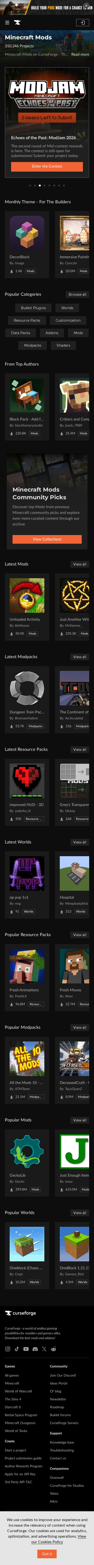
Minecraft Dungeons (20, 1423)
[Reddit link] (53, 1349)
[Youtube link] (26, 1349)
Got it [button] (47, 1554)
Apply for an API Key (20, 1474)
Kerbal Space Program (21, 1415)
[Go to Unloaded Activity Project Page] (27, 607)
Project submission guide (23, 1458)
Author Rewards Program (23, 1466)
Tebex (54, 1493)
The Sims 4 (13, 1399)
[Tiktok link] (17, 1349)
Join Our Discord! (63, 1375)
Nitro (54, 1501)
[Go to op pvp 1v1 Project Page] (27, 885)
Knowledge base (62, 1442)
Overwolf (57, 1478)
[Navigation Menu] (7, 22)
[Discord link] (35, 1349)
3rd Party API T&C (18, 1482)
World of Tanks (16, 1431)
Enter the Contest (47, 166)
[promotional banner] (47, 7)
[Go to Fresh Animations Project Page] (27, 977)
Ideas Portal (58, 1383)
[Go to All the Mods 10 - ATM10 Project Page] (27, 1070)
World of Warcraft (18, 1391)
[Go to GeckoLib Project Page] (27, 1163)
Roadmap (57, 1407)
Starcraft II (13, 1407)
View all (79, 564)
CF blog (55, 1391)
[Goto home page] (17, 22)
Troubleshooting (62, 1450)
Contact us (58, 1458)
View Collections (47, 539)
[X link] (44, 1349)
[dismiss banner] (86, 6)
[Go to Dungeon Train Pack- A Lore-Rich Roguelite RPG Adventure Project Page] (27, 699)
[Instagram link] (8, 1349)
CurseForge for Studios (67, 1485)
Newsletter (58, 1399)
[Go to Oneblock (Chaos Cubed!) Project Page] (27, 1255)
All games (12, 1375)
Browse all (77, 294)
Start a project (15, 1450)
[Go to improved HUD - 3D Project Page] (27, 792)
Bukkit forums (60, 1415)
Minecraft (12, 1383)
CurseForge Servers (64, 1423)
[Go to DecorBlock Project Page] (27, 244)
